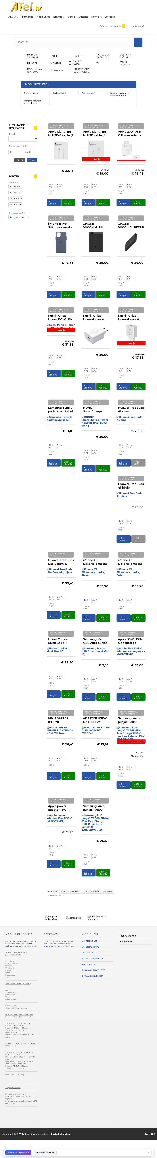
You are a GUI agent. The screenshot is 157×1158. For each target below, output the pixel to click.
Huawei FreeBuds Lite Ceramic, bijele (61, 563)
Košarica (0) (138, 26)
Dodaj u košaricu (68, 202)
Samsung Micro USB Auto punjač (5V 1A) (95, 643)
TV (97, 63)
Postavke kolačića (60, 1134)
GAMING (78, 56)
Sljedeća (95, 891)
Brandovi (59, 16)
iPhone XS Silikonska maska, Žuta (130, 563)
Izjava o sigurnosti (93, 976)
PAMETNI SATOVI (78, 63)
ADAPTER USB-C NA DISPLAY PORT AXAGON (95, 722)
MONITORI (56, 63)
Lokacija (110, 16)
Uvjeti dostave (90, 947)
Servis (71, 16)
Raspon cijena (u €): (18, 146)
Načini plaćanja (91, 953)
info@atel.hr (126, 942)
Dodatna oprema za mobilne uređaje (119, 94)
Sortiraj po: (14, 182)
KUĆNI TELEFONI (125, 63)
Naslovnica (43, 16)
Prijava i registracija (110, 26)
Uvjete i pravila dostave (58, 945)
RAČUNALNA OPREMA (34, 70)
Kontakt (96, 16)
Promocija (27, 16)
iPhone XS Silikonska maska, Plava (95, 563)
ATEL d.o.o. (24, 1134)
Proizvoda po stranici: (18, 213)
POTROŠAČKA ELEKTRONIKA (81, 70)
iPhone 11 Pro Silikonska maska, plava (60, 227)
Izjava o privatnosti (93, 970)
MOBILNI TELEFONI (33, 56)
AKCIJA (12, 16)
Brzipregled (53, 202)
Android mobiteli (31, 93)
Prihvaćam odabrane (45, 1153)
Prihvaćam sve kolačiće (18, 1153)
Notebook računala (103, 56)
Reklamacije (88, 964)
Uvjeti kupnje (89, 941)
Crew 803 (150, 1134)
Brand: (12, 134)
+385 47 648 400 (128, 936)
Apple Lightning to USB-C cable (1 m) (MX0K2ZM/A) (60, 135)
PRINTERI (32, 63)
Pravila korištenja (92, 958)
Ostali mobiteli (88, 93)
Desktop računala (126, 56)
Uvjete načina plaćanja (18, 945)
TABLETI (55, 56)
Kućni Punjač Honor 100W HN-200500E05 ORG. (60, 319)
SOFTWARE (56, 70)
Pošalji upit (137, 462)
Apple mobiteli (59, 93)
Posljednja (107, 891)
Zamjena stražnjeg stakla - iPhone (32, 102)
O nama (83, 16)
